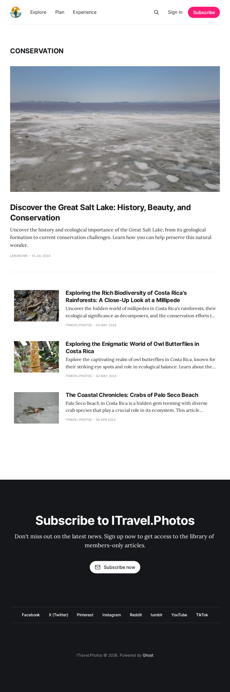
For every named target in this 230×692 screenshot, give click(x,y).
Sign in (175, 12)
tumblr (156, 614)
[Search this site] (156, 12)
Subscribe (204, 12)
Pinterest (85, 614)
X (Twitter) (58, 614)
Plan (59, 12)
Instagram (111, 614)
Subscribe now (119, 567)
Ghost (148, 655)
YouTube (179, 614)
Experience (84, 12)
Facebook (31, 614)
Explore (38, 12)
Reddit (136, 614)
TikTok (202, 614)
